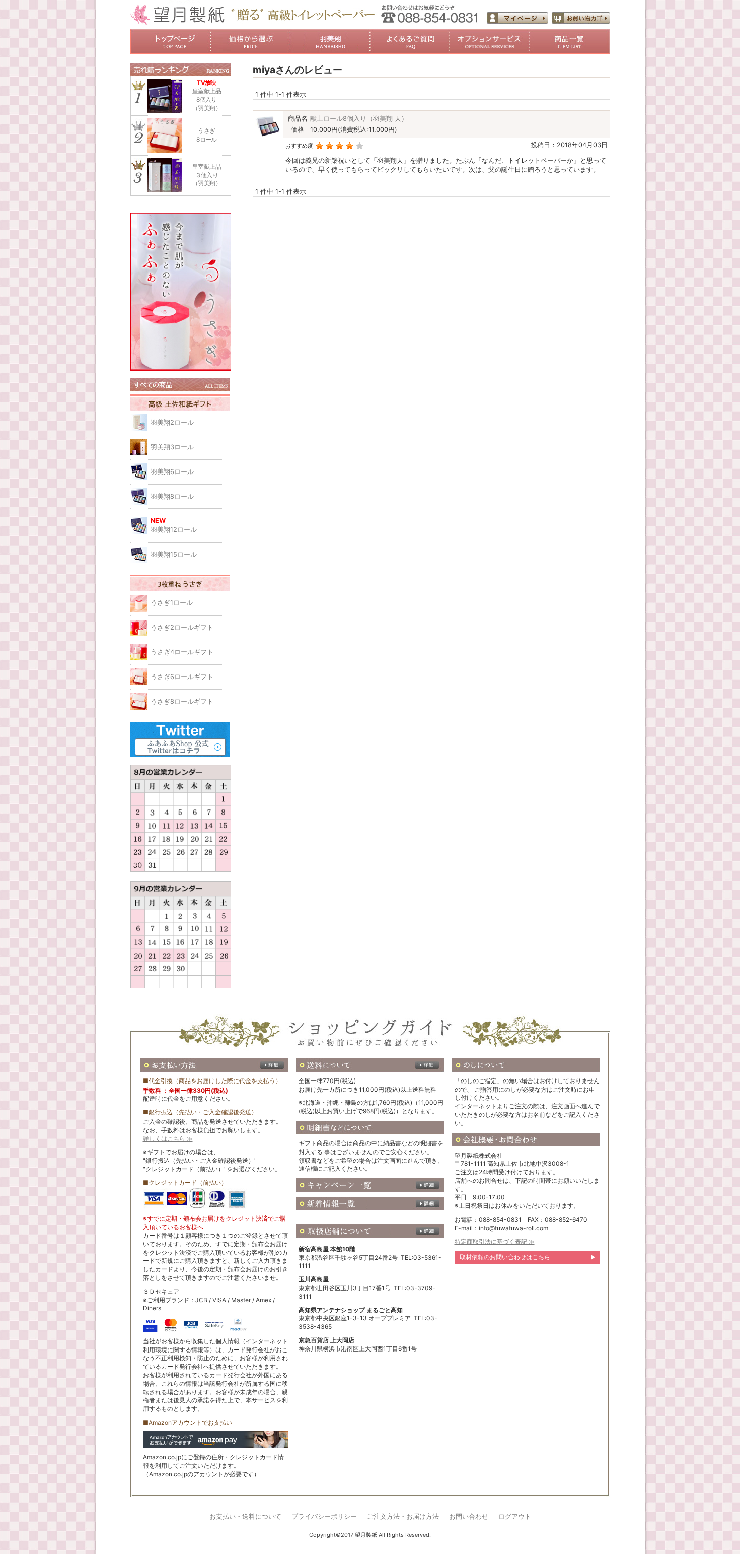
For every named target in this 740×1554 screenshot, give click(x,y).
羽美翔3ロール (172, 447)
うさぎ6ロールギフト (182, 677)
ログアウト (514, 1516)
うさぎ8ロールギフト (182, 701)
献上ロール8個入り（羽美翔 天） (359, 118)
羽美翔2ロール (172, 422)
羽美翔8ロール (172, 496)
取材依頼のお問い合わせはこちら (505, 1257)
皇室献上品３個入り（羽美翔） (206, 175)
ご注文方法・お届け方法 (403, 1516)
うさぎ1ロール (172, 602)
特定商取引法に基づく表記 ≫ (495, 1241)
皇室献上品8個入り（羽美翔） (206, 95)
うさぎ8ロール (206, 135)
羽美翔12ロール (174, 525)
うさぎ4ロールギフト (182, 652)
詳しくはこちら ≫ (168, 1138)
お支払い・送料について (245, 1516)
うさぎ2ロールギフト (182, 627)
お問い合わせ (468, 1516)
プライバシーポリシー (324, 1516)
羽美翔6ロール (172, 472)
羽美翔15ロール (174, 554)
